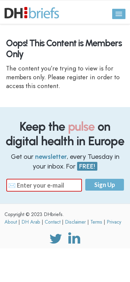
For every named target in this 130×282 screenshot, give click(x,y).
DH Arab (30, 221)
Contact (52, 221)
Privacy (114, 221)
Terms (96, 221)
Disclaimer (75, 221)
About (11, 221)
